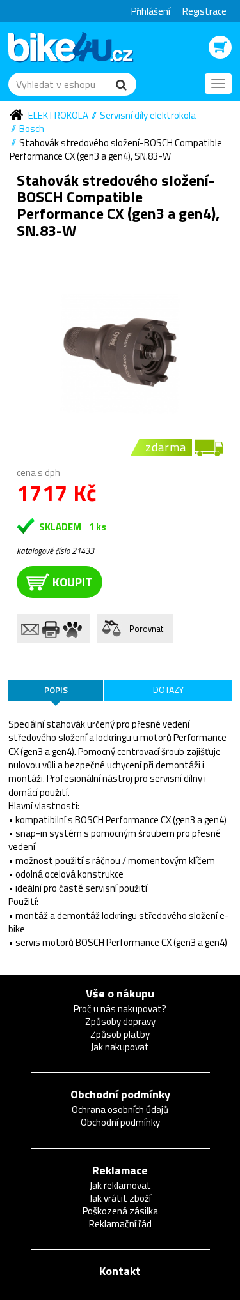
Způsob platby (120, 1034)
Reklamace (120, 1170)
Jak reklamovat (120, 1185)
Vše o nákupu (120, 993)
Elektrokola (58, 115)
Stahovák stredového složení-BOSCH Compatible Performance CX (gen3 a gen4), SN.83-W (116, 149)
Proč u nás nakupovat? (120, 1008)
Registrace (204, 11)
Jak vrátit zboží (120, 1198)
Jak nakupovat (120, 1047)
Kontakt (120, 1271)
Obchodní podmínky (120, 1094)
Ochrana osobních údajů (120, 1109)
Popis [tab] (56, 689)
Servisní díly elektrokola (148, 115)
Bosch (31, 128)
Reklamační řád (120, 1223)
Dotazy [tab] (168, 689)
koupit (72, 581)
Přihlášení (150, 11)
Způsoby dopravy (120, 1021)
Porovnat (146, 628)
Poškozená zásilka (120, 1211)
